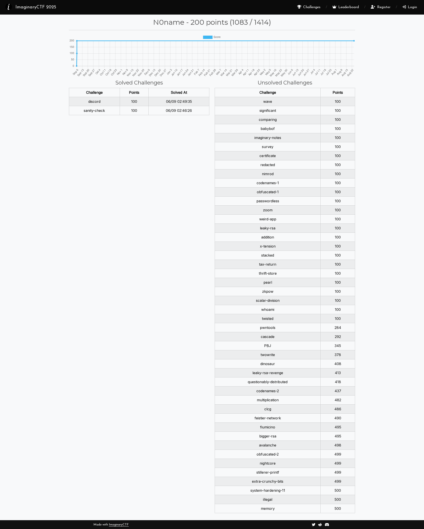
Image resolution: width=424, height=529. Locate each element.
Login (412, 7)
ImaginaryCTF (119, 524)
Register (383, 7)
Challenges (311, 7)
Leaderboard (348, 7)
